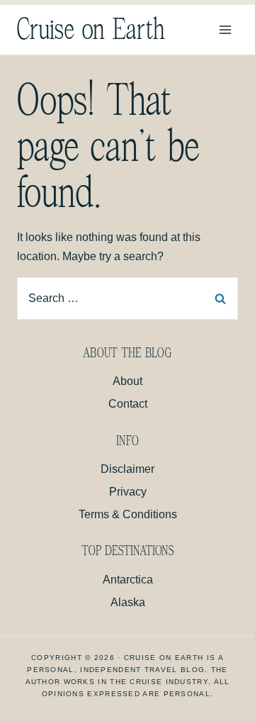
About (127, 381)
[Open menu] (225, 29)
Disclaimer (127, 469)
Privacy (128, 492)
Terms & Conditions (128, 514)
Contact (127, 404)
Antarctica (128, 580)
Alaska (127, 602)
